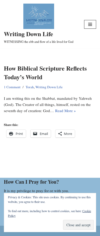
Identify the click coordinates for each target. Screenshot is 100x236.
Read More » (65, 110)
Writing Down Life (49, 87)
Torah (30, 87)
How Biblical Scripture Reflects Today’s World (45, 72)
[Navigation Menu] (90, 24)
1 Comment (12, 87)
